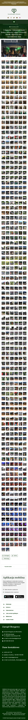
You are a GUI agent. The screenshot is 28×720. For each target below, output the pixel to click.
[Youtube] (17, 17)
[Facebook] (8, 17)
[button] (14, 21)
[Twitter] (14, 17)
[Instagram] (11, 17)
